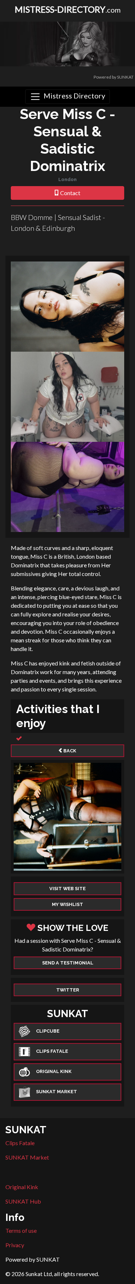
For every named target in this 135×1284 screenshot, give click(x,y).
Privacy (14, 1244)
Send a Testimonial (67, 963)
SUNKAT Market (27, 1157)
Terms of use (21, 1230)
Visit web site (67, 888)
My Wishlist (67, 904)
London (67, 179)
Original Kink (21, 1186)
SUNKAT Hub (23, 1201)
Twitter (67, 990)
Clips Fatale (20, 1142)
